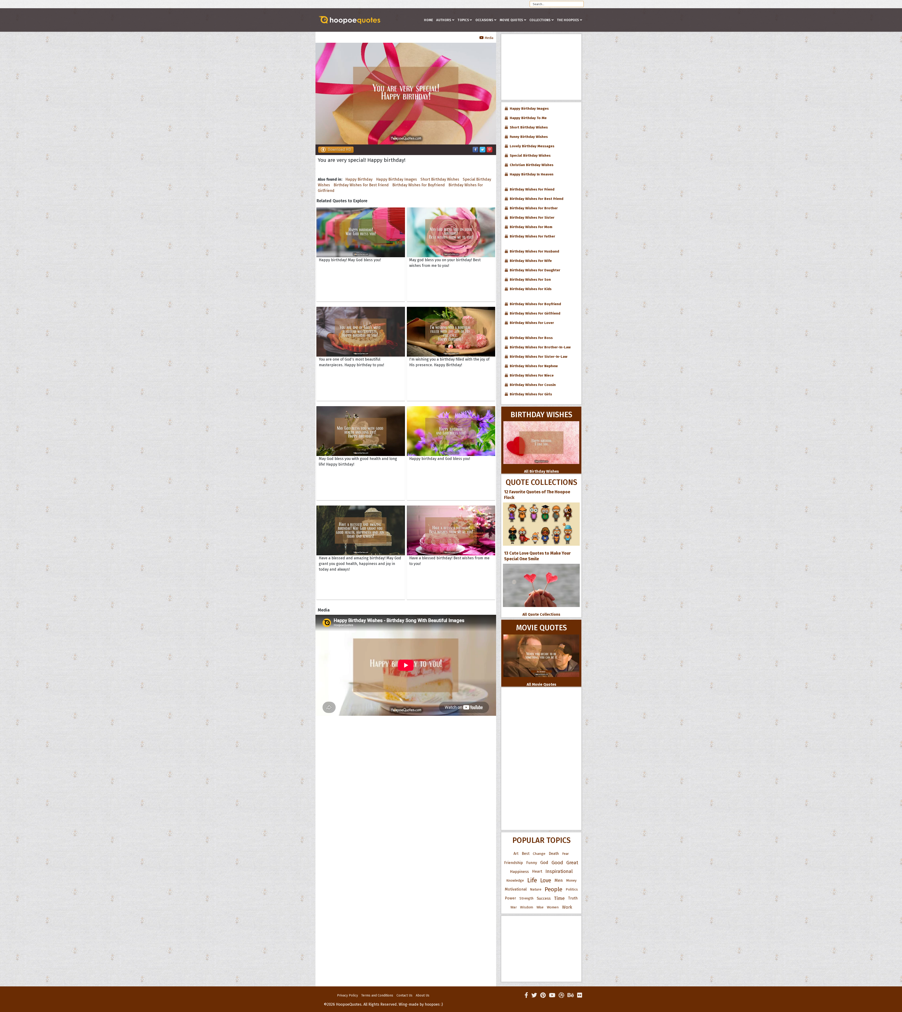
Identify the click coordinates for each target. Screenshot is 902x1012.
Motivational (516, 889)
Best (525, 853)
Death (554, 853)
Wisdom (526, 907)
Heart (537, 871)
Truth (573, 898)
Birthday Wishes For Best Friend (361, 185)
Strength (526, 898)
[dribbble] (561, 995)
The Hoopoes (568, 20)
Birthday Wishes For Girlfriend (534, 313)
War (513, 907)
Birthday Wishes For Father (531, 236)
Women (553, 907)
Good (557, 862)
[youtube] (552, 995)
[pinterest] (543, 995)
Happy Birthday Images (396, 179)
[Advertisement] (541, 67)
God (544, 862)
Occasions (484, 20)
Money (571, 880)
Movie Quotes (511, 20)
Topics (463, 20)
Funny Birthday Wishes (528, 137)
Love (545, 880)
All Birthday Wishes (541, 471)
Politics (572, 889)
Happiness (519, 871)
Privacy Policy (347, 995)
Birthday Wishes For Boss (530, 338)
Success (544, 898)
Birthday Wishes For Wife (530, 261)
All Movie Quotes (541, 684)
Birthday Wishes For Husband (533, 251)
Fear (565, 854)
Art (515, 853)
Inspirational (559, 871)
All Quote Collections (541, 614)
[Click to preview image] (405, 93)
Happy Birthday (359, 179)
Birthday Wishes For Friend (531, 189)
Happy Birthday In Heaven (530, 174)
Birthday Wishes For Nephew (533, 366)
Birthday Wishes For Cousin (532, 385)
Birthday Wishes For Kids (530, 289)
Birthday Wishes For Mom (530, 227)
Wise (540, 907)
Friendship (513, 862)
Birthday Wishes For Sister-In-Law (537, 356)
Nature (535, 889)
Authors (443, 20)
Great (572, 862)
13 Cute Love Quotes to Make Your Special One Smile (537, 556)
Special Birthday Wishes (529, 155)
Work (567, 907)
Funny (531, 862)
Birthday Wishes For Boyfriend (418, 185)
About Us (422, 995)
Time (559, 898)
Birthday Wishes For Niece (531, 375)
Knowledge (515, 880)
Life (532, 880)
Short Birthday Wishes (439, 179)
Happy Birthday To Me (527, 118)
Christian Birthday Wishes (530, 165)
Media (488, 38)
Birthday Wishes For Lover (531, 323)
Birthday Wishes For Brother (533, 208)
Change (539, 853)
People (553, 889)
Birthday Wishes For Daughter (534, 270)
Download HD (339, 149)
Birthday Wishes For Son (529, 279)
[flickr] (579, 995)
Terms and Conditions (377, 995)
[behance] (571, 995)
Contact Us (404, 995)
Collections (539, 20)
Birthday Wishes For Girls (530, 394)
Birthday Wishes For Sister (531, 217)
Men (559, 880)
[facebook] (526, 995)
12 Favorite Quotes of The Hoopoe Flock (537, 494)
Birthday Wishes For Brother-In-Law (539, 347)
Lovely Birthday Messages (531, 146)
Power (510, 898)
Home (428, 20)
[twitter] (534, 995)
